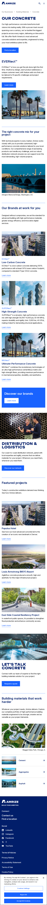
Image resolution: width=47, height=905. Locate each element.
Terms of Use (7, 867)
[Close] (43, 877)
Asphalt (22, 783)
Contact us (7, 815)
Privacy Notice (8, 858)
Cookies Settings (23, 888)
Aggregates (24, 772)
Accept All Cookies (23, 901)
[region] (23, 889)
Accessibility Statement (11, 862)
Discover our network (12, 468)
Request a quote (10, 684)
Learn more (8, 85)
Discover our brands (18, 393)
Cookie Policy (7, 872)
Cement (22, 760)
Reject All (23, 895)
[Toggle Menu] (44, 3)
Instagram (8, 834)
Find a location (10, 50)
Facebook (8, 838)
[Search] (39, 3)
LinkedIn (7, 830)
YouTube (7, 846)
